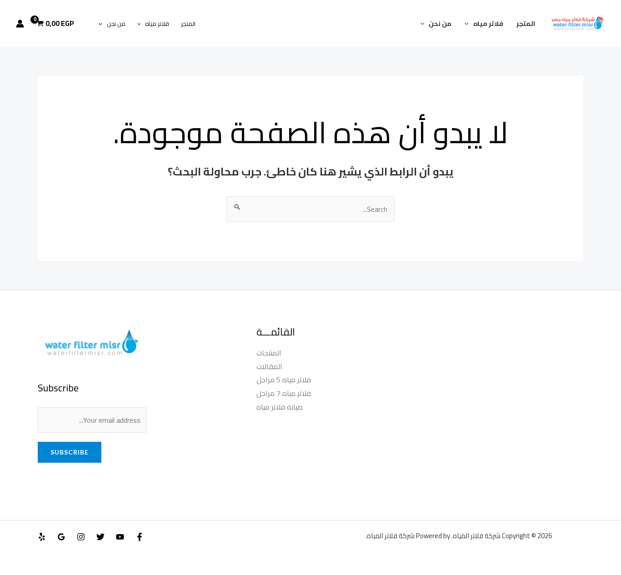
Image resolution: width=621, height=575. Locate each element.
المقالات (269, 366)
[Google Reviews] (61, 537)
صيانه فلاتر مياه (279, 407)
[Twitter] (100, 537)
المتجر (525, 23)
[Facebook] (139, 537)
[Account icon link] (20, 24)
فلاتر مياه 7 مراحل (283, 393)
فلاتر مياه (488, 23)
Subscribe (69, 452)
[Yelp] (42, 537)
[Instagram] (81, 537)
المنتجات (268, 353)
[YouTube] (120, 537)
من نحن (440, 23)
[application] (469, 23)
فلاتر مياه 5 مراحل (283, 379)
